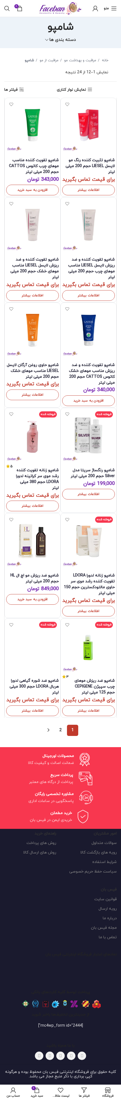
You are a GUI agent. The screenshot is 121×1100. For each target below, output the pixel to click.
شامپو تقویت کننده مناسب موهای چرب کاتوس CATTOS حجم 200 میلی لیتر (34, 166)
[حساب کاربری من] (95, 8)
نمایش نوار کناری (71, 89)
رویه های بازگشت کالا (98, 852)
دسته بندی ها (62, 40)
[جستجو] (7, 8)
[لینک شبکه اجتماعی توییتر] (71, 1056)
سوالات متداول (104, 843)
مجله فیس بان (104, 927)
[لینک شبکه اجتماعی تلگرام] (39, 1056)
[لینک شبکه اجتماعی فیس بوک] (82, 1056)
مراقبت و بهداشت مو (79, 60)
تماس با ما (108, 937)
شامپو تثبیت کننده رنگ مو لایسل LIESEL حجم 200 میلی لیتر (90, 166)
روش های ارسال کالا (39, 852)
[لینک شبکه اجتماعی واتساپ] (50, 1056)
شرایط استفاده (104, 862)
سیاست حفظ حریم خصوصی (93, 871)
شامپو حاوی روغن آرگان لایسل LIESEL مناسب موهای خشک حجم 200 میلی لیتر (33, 370)
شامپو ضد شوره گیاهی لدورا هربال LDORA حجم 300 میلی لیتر (34, 686)
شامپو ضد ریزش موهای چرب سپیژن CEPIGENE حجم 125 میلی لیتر (95, 686)
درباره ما (110, 918)
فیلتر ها (11, 89)
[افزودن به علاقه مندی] (67, 104)
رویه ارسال (107, 908)
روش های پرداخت (41, 843)
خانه (104, 60)
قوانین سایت (105, 899)
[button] (32, 190)
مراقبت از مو (49, 60)
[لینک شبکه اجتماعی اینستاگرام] (60, 1056)
